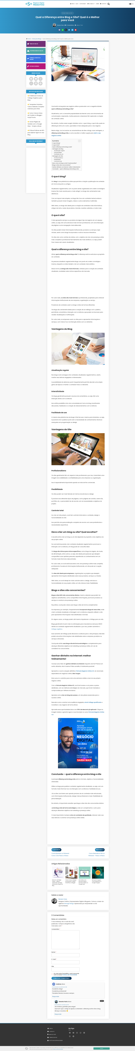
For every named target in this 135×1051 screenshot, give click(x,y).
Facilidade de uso (58, 154)
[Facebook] (59, 30)
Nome (53, 952)
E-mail (54, 959)
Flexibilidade (57, 159)
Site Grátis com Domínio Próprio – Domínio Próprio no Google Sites (83, 882)
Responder (55, 996)
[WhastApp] (63, 30)
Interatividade (58, 152)
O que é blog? (56, 143)
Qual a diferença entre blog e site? (62, 147)
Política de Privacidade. (69, 975)
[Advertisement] (78, 93)
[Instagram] (40, 79)
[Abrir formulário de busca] (109, 3)
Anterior (57, 850)
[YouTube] (36, 79)
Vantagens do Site (57, 156)
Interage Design (69, 903)
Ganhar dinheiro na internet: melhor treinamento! (66, 167)
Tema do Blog (34, 44)
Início (29, 39)
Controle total (58, 161)
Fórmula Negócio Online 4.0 (85, 671)
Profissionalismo (58, 158)
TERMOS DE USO (53, 1037)
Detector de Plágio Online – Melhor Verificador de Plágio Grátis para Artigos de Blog (57, 882)
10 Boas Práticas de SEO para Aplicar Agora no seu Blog (36, 133)
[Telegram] (72, 30)
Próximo (99, 850)
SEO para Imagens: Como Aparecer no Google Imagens (96, 881)
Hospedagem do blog (36, 51)
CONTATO (51, 1031)
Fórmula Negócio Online (35, 58)
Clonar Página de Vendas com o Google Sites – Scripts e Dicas (35, 124)
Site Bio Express (34, 66)
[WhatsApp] (31, 83)
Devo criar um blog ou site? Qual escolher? (64, 163)
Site (52, 966)
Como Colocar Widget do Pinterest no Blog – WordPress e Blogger (70, 881)
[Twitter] (66, 30)
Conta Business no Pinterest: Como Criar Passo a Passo (60, 854)
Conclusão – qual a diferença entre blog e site (65, 169)
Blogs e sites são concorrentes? (61, 165)
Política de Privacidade (58, 1049)
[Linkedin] (69, 30)
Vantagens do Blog (57, 149)
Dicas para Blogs (67, 13)
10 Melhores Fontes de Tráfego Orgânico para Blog (35, 98)
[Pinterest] (76, 30)
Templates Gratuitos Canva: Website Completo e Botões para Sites (36, 107)
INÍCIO (51, 1028)
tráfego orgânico (56, 629)
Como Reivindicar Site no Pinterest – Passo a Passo (97, 854)
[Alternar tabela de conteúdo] (78, 141)
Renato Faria (60, 25)
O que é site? (56, 145)
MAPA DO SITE (52, 1034)
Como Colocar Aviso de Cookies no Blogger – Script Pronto (35, 115)
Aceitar (101, 1048)
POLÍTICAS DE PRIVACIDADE (56, 1040)
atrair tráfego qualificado (92, 702)
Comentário (55, 929)
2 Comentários (70, 25)
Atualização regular (59, 150)
